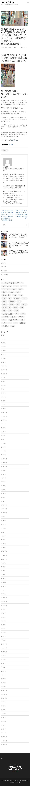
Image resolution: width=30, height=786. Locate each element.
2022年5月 (4, 532)
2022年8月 (4, 520)
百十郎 (4, 319)
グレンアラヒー (6, 289)
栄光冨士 (7, 314)
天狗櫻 (11, 304)
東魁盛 (16, 310)
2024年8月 (4, 427)
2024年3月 (4, 447)
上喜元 (20, 289)
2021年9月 (4, 563)
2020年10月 (4, 605)
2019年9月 (4, 655)
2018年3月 (4, 725)
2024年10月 (4, 420)
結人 (4, 323)
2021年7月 (4, 570)
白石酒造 (21, 316)
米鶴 (22, 320)
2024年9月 (4, 424)
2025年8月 (4, 381)
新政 (22, 307)
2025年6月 (4, 389)
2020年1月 (4, 640)
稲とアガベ (13, 320)
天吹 (4, 304)
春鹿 (4, 310)
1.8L (16, 140)
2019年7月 (4, 663)
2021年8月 (4, 567)
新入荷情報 (25, 47)
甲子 (13, 317)
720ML (12, 140)
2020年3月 (4, 632)
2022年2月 (4, 543)
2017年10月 (4, 744)
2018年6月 (4, 713)
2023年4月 (4, 489)
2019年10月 (4, 651)
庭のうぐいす (6, 307)
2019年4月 (4, 675)
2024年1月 (4, 455)
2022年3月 (4, 539)
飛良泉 (5, 326)
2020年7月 (4, 617)
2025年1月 (4, 408)
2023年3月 (4, 493)
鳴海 (13, 326)
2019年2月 (4, 682)
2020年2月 (4, 636)
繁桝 (10, 322)
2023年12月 (4, 458)
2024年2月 (4, 451)
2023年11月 (4, 462)
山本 (24, 304)
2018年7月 (4, 709)
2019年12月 (4, 644)
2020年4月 (4, 628)
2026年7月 (4, 339)
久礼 (4, 292)
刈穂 (15, 295)
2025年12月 (4, 366)
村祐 (10, 310)
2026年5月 (4, 346)
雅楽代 (22, 323)
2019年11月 (4, 648)
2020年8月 (4, 613)
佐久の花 (6, 295)
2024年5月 (4, 439)
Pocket (11, 144)
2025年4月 (4, 397)
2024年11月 (4, 416)
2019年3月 (4, 679)
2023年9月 (4, 470)
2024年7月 (4, 431)
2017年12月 (4, 736)
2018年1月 (4, 733)
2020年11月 (4, 601)
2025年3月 (4, 400)
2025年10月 (4, 373)
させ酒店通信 (7, 2)
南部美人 (16, 298)
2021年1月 (4, 594)
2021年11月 (4, 555)
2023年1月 (4, 501)
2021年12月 (4, 551)
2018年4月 (4, 721)
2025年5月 (4, 393)
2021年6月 (4, 574)
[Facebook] (1, 758)
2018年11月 (4, 694)
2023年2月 (4, 497)
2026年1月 (4, 362)
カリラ (15, 286)
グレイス (23, 286)
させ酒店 (5, 47)
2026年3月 (4, 354)
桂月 (17, 313)
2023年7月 (4, 478)
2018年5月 (4, 717)
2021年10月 (4, 559)
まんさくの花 (7, 286)
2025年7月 (4, 385)
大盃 (19, 301)
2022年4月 (4, 536)
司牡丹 (24, 298)
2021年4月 (4, 582)
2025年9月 (4, 377)
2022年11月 (4, 509)
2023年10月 (4, 466)
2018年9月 (4, 702)
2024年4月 (4, 443)
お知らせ (3, 263)
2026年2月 (4, 358)
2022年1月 (4, 547)
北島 (4, 298)
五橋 (11, 292)
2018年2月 (4, 729)
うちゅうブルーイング (12, 283)
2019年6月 (4, 667)
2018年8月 (4, 706)
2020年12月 (4, 597)
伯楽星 (18, 292)
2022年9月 (4, 516)
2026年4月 (4, 350)
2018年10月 (4, 698)
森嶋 (23, 313)
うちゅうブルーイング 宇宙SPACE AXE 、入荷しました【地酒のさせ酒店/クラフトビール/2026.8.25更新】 (19, 244)
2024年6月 (4, 435)
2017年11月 (4, 740)
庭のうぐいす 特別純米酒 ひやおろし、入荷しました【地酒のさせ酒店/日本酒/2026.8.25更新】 (18, 251)
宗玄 (18, 304)
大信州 (12, 301)
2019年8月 (4, 659)
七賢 (14, 289)
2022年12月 (4, 505)
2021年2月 (4, 590)
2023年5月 (4, 485)
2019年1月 (4, 686)
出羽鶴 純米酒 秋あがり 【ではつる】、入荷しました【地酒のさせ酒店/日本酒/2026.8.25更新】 (18, 235)
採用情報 (3, 266)
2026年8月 (4, 335)
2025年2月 (4, 404)
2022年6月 (4, 528)
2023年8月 (4, 474)
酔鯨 (15, 322)
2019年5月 (4, 671)
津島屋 (5, 150)
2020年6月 (4, 621)
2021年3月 (4, 586)
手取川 (15, 307)
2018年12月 (4, 690)
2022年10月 (4, 512)
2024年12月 (4, 412)
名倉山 (4, 301)
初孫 (21, 295)
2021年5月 (4, 578)
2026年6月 (4, 343)
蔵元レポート (4, 274)
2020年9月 (4, 609)
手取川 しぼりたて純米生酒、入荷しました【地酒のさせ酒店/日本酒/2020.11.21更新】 (22, 214)
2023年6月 (4, 482)
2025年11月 (4, 370)
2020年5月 (4, 624)
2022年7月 (4, 524)
